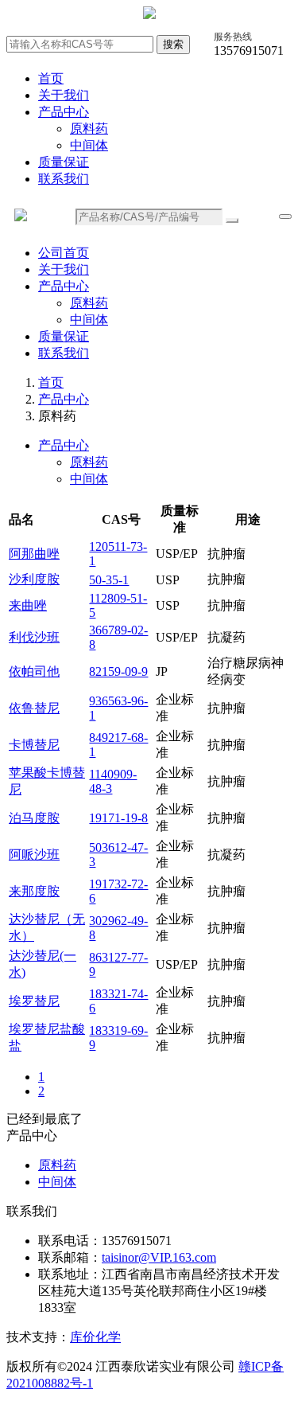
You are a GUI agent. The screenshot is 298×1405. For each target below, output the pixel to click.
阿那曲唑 (34, 553)
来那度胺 (34, 891)
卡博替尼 (34, 744)
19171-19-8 (118, 818)
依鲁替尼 (34, 708)
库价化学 (95, 1337)
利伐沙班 (34, 637)
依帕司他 (34, 671)
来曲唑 (28, 605)
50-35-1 (109, 580)
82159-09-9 (118, 671)
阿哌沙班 (34, 854)
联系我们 (63, 178)
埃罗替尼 (34, 1001)
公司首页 (63, 253)
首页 (51, 78)
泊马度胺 (34, 818)
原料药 (89, 128)
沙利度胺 (34, 579)
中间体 (89, 145)
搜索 (173, 44)
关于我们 (63, 95)
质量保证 (63, 162)
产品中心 (63, 112)
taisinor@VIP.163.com (159, 1257)
